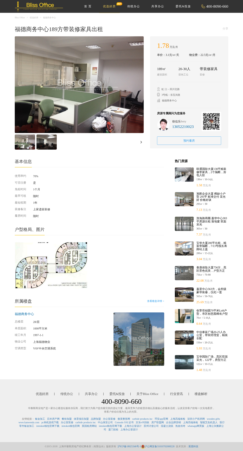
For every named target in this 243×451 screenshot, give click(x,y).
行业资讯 (176, 394)
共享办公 (157, 6)
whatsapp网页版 (195, 426)
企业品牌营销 (173, 422)
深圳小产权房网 (196, 419)
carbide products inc (142, 419)
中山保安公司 (105, 422)
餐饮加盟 (67, 419)
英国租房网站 (89, 426)
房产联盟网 (157, 422)
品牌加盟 (96, 419)
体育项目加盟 (81, 419)
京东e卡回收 (142, 422)
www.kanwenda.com (29, 422)
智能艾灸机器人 (209, 422)
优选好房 (109, 6)
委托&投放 (183, 6)
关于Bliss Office (147, 394)
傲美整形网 (124, 419)
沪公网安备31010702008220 (160, 446)
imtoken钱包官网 (71, 426)
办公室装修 (109, 419)
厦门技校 (113, 429)
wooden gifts (213, 419)
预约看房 (189, 140)
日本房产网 (53, 419)
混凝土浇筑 (167, 426)
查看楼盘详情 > (155, 301)
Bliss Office (20, 17)
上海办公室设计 (133, 426)
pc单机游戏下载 (50, 422)
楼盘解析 (201, 394)
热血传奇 (180, 426)
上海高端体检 (177, 419)
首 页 (88, 6)
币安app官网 (161, 419)
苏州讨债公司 (151, 426)
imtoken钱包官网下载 (47, 426)
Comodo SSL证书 (124, 422)
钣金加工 (40, 419)
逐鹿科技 (193, 446)
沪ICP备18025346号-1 (129, 446)
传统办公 (133, 6)
